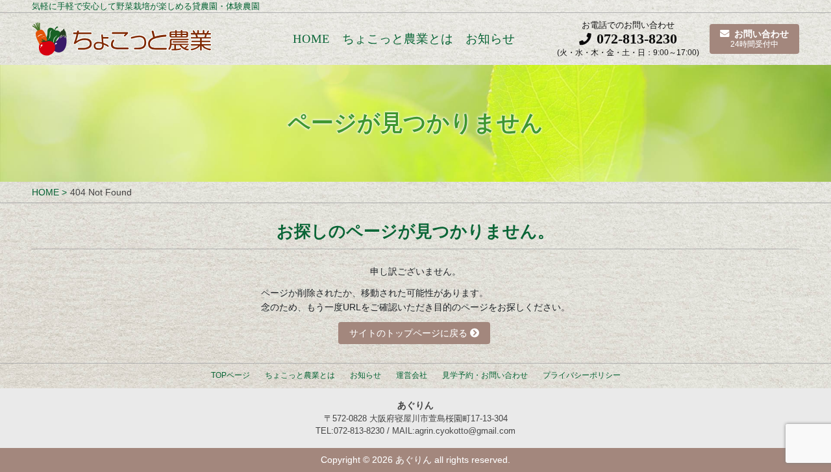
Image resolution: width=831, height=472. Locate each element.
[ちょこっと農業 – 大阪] (123, 38)
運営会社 (411, 375)
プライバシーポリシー (582, 375)
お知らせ (489, 39)
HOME (311, 39)
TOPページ (230, 375)
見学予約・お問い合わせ (485, 375)
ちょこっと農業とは (397, 39)
